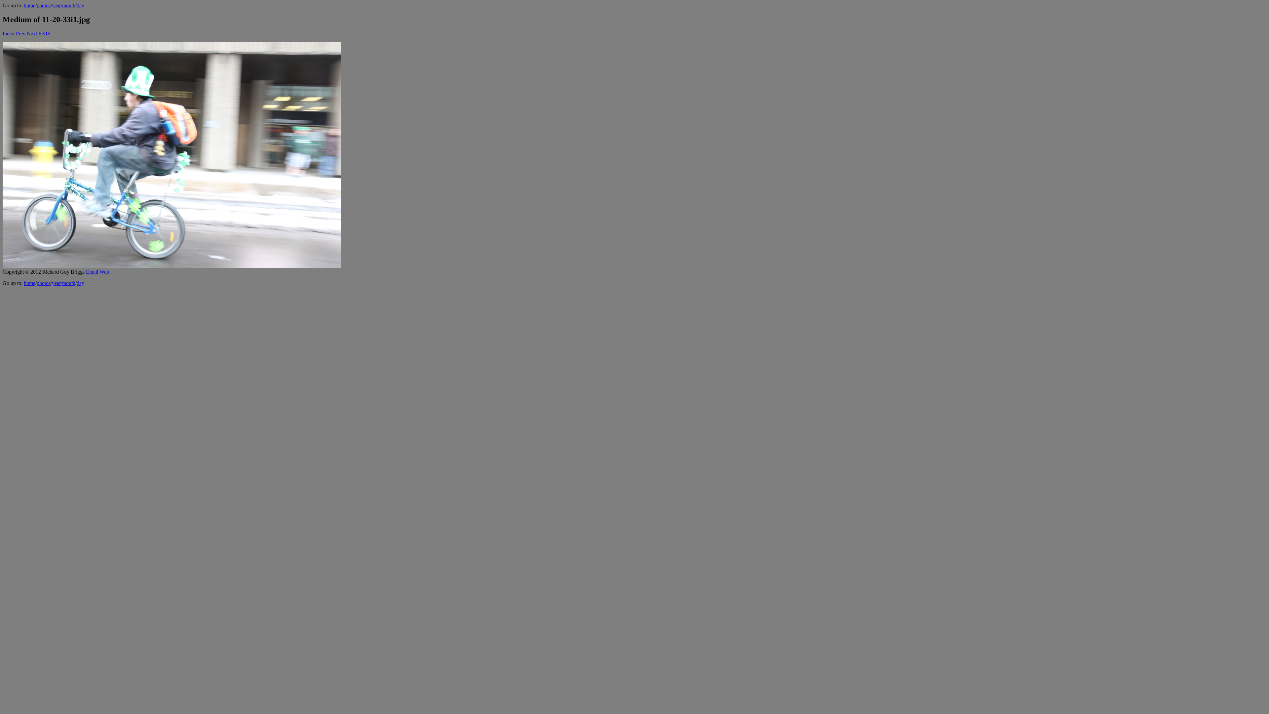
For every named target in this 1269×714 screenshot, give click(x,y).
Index (9, 33)
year (56, 5)
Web (104, 272)
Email (92, 272)
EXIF (44, 33)
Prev (20, 33)
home (29, 5)
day (80, 5)
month (68, 5)
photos (44, 5)
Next (32, 33)
